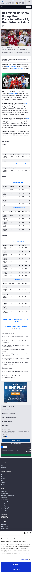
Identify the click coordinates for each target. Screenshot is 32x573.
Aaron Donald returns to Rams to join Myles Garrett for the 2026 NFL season (15, 359)
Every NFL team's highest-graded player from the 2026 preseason (15, 354)
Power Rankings (5, 501)
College (3, 482)
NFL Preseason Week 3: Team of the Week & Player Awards (14, 341)
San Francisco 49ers (11, 66)
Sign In (29, 7)
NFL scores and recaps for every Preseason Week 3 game (15, 337)
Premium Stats (4, 499)
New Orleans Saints (18, 68)
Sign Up (16, 455)
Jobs (2, 465)
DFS (2, 480)
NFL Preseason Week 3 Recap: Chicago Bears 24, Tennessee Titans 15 (15, 363)
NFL (2, 1)
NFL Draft (3, 484)
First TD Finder (4, 493)
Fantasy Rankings (5, 507)
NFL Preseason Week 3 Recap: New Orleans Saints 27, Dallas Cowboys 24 (15, 346)
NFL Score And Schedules (7, 495)
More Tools (16, 440)
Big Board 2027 (4, 508)
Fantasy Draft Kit (5, 505)
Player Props (4, 491)
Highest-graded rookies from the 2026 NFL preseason (13, 350)
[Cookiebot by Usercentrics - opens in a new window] (24, 533)
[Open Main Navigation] (2, 7)
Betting (3, 476)
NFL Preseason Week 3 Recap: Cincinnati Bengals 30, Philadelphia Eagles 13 (15, 376)
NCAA (2, 3)
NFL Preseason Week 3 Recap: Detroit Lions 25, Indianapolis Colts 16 (14, 368)
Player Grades (4, 497)
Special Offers (4, 526)
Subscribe (3, 524)
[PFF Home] (5, 7)
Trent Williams (13, 93)
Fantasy (3, 478)
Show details (24, 559)
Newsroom (3, 467)
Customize (15, 569)
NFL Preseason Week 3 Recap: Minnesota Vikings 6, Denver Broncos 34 (16, 372)
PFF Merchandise (5, 528)
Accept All (16, 564)
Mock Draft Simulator (6, 510)
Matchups (3, 503)
